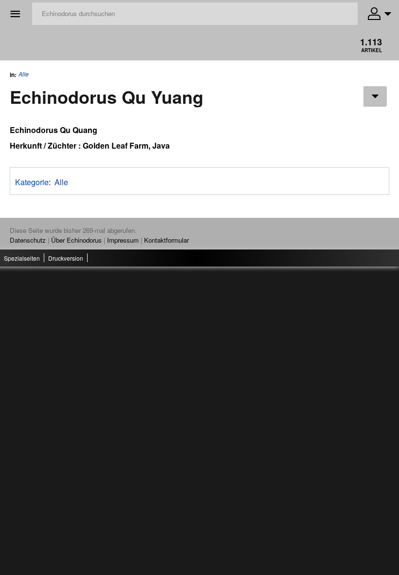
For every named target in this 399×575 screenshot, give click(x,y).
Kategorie (32, 182)
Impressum (123, 240)
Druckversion (65, 258)
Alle (23, 74)
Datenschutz (28, 240)
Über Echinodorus (76, 240)
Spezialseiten (22, 258)
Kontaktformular (166, 240)
